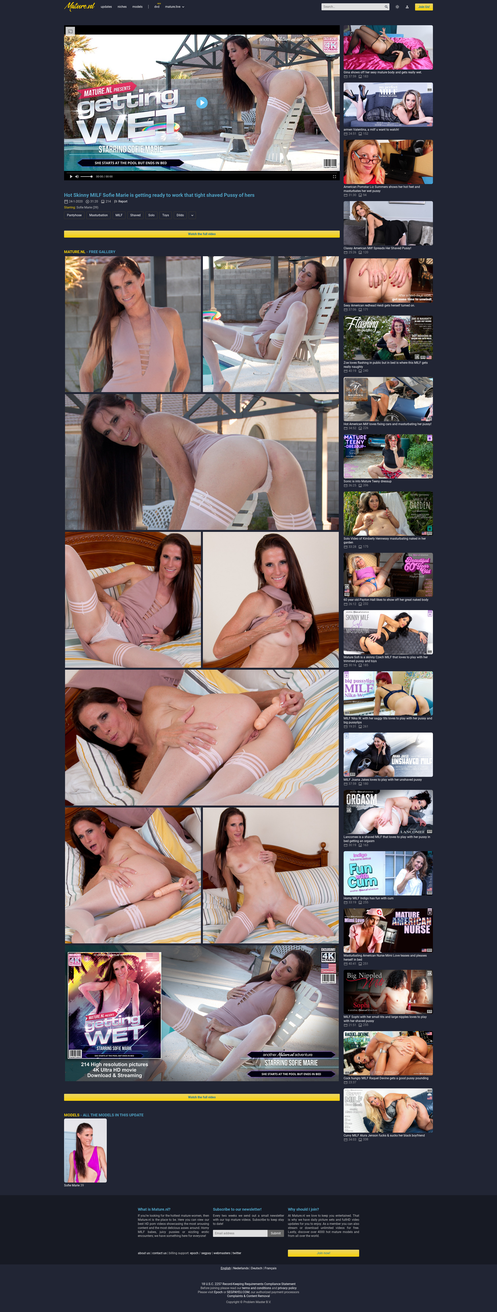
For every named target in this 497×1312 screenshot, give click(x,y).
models (137, 7)
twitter (237, 1253)
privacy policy (287, 1288)
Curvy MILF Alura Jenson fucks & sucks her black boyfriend (384, 1135)
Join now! (323, 1253)
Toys (165, 215)
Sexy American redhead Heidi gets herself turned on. (379, 305)
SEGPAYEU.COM (238, 1292)
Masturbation (98, 215)
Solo (151, 215)
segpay (206, 1253)
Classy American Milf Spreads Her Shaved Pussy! (377, 248)
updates (106, 7)
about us (144, 1253)
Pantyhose (74, 215)
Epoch (218, 1292)
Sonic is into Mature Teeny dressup (368, 481)
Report (122, 201)
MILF (119, 215)
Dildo (180, 215)
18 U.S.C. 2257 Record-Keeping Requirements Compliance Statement (248, 1284)
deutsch (256, 1268)
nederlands (241, 1268)
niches (122, 7)
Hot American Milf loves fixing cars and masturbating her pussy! (387, 424)
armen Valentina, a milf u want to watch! (371, 129)
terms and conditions (256, 1288)
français (270, 1268)
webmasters (222, 1253)
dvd (156, 7)
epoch (194, 1253)
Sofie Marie (72, 1185)
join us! (424, 7)
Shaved (135, 215)
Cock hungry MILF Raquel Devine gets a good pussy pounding (386, 1078)
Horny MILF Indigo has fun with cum (369, 898)
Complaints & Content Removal (248, 1296)
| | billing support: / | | (189, 1253)
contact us (159, 1253)
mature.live (175, 7)
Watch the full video (202, 234)
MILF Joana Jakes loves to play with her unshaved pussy (383, 779)
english (226, 1268)
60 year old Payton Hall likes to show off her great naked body (386, 600)
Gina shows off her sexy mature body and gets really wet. (383, 72)
